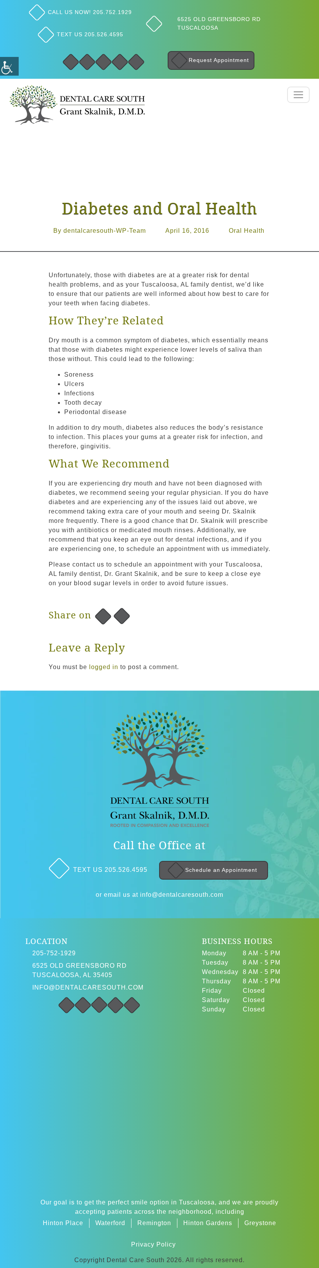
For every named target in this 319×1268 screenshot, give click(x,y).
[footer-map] (159, 1101)
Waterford (110, 1223)
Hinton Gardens (207, 1223)
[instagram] (66, 1005)
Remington (154, 1223)
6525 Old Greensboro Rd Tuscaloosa (219, 23)
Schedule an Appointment (221, 870)
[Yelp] (120, 62)
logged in (103, 667)
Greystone (260, 1223)
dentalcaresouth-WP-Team (104, 230)
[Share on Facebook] (103, 616)
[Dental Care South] (77, 104)
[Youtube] (136, 62)
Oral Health (247, 230)
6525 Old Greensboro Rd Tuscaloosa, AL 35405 (79, 970)
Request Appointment (219, 60)
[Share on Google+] (121, 616)
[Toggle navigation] (298, 95)
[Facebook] (71, 62)
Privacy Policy (153, 1244)
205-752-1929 (54, 953)
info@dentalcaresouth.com (181, 894)
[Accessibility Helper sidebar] (9, 66)
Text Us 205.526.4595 (90, 34)
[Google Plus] (103, 62)
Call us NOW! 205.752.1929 (90, 12)
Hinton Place (63, 1223)
